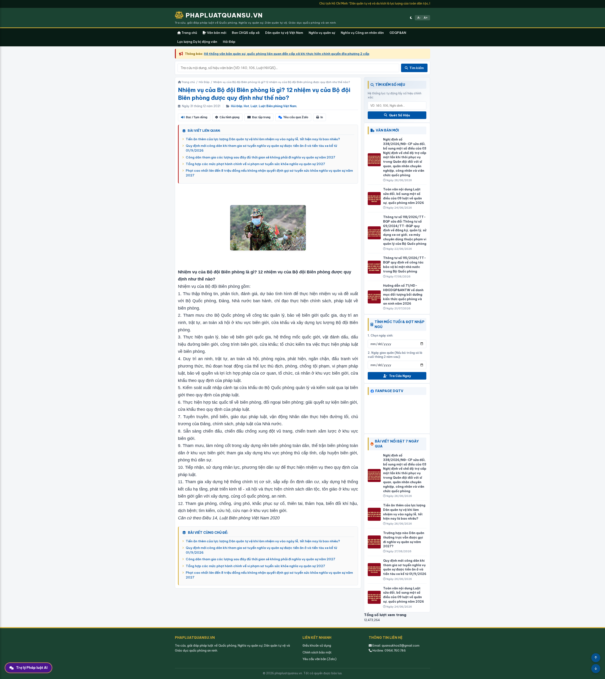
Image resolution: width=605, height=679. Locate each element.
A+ (426, 17)
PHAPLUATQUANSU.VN (224, 15)
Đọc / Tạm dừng (196, 117)
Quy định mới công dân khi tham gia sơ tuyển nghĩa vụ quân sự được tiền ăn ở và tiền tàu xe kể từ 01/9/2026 (261, 148)
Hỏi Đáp (229, 42)
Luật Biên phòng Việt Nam (277, 106)
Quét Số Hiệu (399, 115)
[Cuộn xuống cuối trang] (595, 668)
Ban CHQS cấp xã (245, 33)
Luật (254, 106)
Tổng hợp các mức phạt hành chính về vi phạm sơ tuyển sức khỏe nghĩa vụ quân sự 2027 (255, 164)
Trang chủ (189, 33)
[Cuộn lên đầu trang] (595, 657)
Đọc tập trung (261, 117)
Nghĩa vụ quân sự (322, 33)
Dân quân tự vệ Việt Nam (284, 33)
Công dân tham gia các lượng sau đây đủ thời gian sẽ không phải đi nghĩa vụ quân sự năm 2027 (260, 157)
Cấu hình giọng (229, 117)
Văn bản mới (216, 33)
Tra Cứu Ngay (400, 376)
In (321, 117)
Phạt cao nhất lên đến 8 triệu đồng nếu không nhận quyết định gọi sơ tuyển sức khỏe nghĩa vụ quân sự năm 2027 (269, 172)
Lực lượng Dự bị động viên (197, 42)
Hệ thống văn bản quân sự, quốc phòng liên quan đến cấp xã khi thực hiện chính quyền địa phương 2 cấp (286, 54)
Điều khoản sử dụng (316, 645)
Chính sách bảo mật (317, 652)
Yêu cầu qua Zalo (295, 117)
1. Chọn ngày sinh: (380, 335)
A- (418, 17)
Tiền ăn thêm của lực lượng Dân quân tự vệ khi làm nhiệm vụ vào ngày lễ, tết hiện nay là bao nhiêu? (263, 139)
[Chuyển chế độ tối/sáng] (411, 18)
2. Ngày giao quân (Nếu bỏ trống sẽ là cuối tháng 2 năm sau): (395, 355)
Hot (246, 106)
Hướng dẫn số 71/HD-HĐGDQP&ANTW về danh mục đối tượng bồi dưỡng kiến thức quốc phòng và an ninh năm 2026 (403, 294)
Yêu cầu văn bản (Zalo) (319, 659)
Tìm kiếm (416, 68)
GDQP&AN (397, 33)
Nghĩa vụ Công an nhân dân (362, 33)
